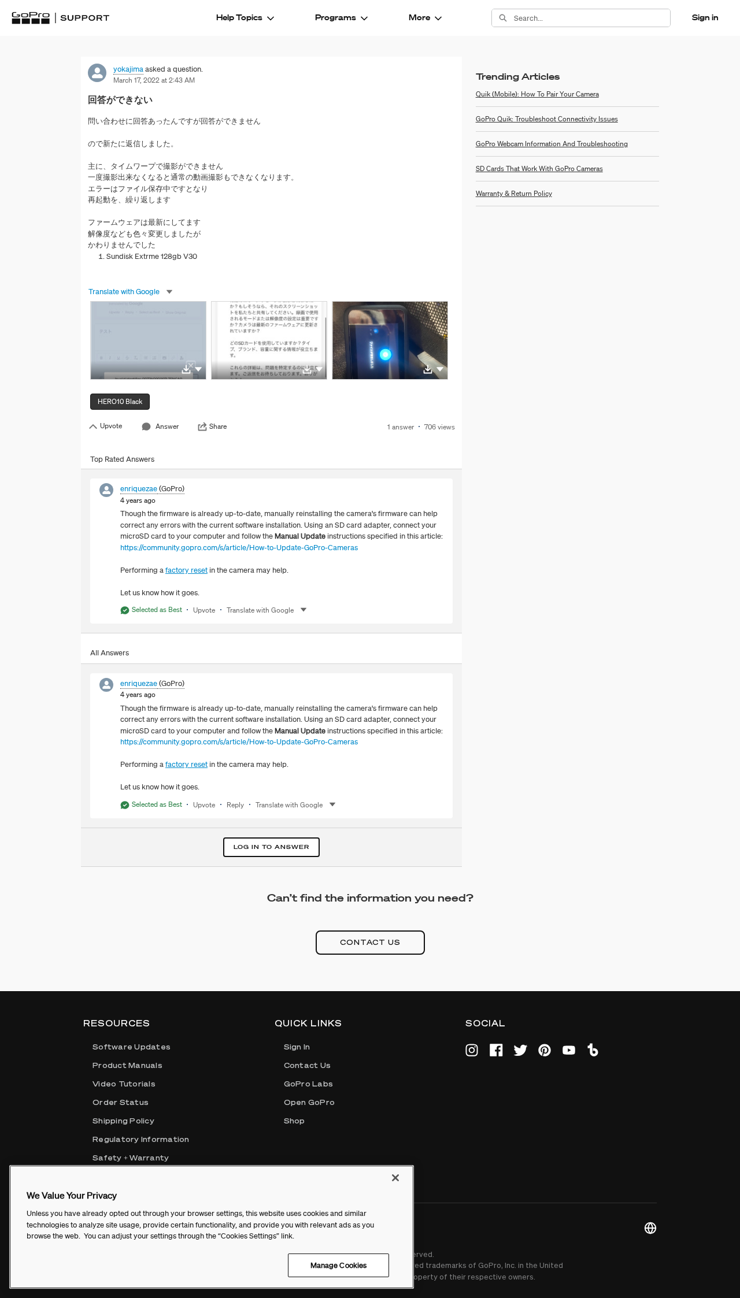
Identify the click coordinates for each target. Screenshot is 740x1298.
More (419, 17)
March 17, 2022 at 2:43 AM (154, 80)
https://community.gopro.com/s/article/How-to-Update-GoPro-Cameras (239, 547)
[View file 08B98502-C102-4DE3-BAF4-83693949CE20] (389, 340)
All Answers (109, 653)
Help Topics (239, 17)
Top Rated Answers (122, 459)
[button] (198, 368)
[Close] (395, 1178)
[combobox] (592, 18)
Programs (335, 17)
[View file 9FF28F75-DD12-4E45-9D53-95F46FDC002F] (269, 340)
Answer (167, 426)
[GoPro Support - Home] (60, 18)
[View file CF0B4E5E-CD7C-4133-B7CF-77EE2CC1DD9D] (148, 340)
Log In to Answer (271, 847)
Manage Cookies (338, 1265)
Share (218, 426)
